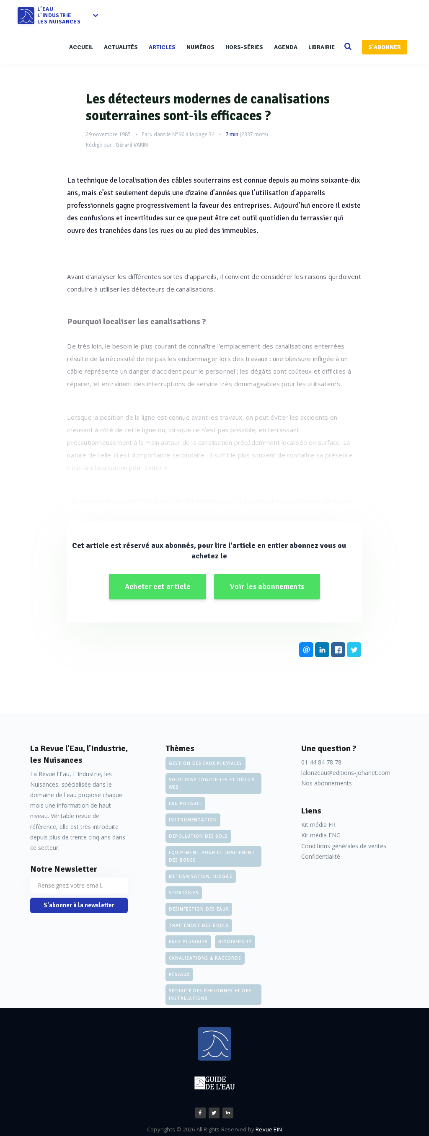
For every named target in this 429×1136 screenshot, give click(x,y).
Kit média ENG (321, 835)
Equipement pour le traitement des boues (212, 856)
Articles (162, 47)
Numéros (200, 47)
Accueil (81, 47)
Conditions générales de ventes (343, 846)
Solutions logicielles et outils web (212, 783)
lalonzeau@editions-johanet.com (345, 773)
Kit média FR (318, 825)
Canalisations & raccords (205, 958)
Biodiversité (235, 942)
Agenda (285, 47)
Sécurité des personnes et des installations (210, 994)
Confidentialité (320, 856)
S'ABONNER (384, 47)
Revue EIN (269, 1129)
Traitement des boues (199, 925)
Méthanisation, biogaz (201, 876)
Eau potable (185, 803)
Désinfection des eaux (199, 909)
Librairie (321, 47)
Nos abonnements (326, 783)
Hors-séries (244, 47)
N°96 (178, 134)
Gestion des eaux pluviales (205, 763)
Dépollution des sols (198, 836)
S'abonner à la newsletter (79, 905)
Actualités (121, 47)
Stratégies (184, 893)
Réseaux (179, 974)
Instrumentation (193, 820)
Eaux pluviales (188, 942)
